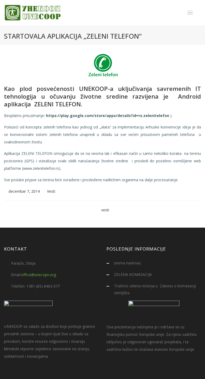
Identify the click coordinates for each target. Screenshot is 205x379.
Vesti (51, 191)
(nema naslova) (127, 262)
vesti (105, 209)
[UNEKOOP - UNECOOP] (33, 12)
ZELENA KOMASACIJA (133, 274)
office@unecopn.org (38, 274)
